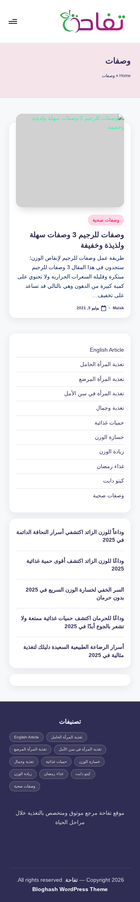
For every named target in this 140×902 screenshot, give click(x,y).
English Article (107, 350)
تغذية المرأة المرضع (101, 379)
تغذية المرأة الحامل (102, 364)
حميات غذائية (109, 423)
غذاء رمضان (110, 466)
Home (125, 75)
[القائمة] (13, 21)
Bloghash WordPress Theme (70, 889)
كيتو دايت (113, 481)
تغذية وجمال (110, 408)
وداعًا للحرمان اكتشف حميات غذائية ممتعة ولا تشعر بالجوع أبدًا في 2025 (72, 622)
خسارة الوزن (109, 437)
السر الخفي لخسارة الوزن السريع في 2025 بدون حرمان (75, 594)
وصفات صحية (106, 220)
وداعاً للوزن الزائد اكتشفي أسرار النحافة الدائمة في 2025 (70, 536)
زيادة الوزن (111, 452)
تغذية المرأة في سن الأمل (94, 393)
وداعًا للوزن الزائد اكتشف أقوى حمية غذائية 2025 (75, 565)
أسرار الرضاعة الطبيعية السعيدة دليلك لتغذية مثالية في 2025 (73, 651)
